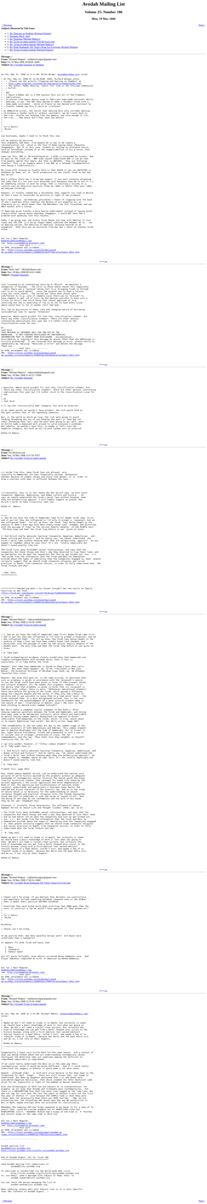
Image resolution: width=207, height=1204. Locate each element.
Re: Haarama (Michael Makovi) (25, 39)
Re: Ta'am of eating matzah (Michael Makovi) (32, 44)
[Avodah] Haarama (19, 275)
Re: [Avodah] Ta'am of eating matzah (28, 458)
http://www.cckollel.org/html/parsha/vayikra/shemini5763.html (44, 83)
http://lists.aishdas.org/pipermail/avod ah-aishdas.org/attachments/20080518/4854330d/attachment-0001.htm (40, 601)
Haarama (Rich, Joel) (20, 36)
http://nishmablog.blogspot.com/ (26, 243)
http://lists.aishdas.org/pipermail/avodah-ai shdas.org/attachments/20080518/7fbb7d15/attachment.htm (34, 1133)
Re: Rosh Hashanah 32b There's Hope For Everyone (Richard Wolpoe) (44, 47)
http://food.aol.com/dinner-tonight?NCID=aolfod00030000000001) (39, 593)
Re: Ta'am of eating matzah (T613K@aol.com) (32, 41)
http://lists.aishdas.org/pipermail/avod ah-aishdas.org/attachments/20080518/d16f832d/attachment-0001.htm (40, 354)
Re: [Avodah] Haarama (21, 378)
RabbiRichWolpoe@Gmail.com (16, 241)
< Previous (7, 25)
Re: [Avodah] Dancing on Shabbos (27, 65)
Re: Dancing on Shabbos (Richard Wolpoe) (30, 33)
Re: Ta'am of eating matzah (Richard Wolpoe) (31, 50)
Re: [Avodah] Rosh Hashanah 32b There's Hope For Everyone (40, 883)
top (105, 261)
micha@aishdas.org (68, 74)
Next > (202, 25)
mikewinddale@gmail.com (74, 1014)
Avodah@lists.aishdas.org (15, 1148)
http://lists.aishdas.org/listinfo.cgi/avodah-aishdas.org (35, 1150)
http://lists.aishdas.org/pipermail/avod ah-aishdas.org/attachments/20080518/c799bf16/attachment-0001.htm (40, 980)
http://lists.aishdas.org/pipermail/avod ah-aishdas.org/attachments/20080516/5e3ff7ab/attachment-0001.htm (40, 251)
